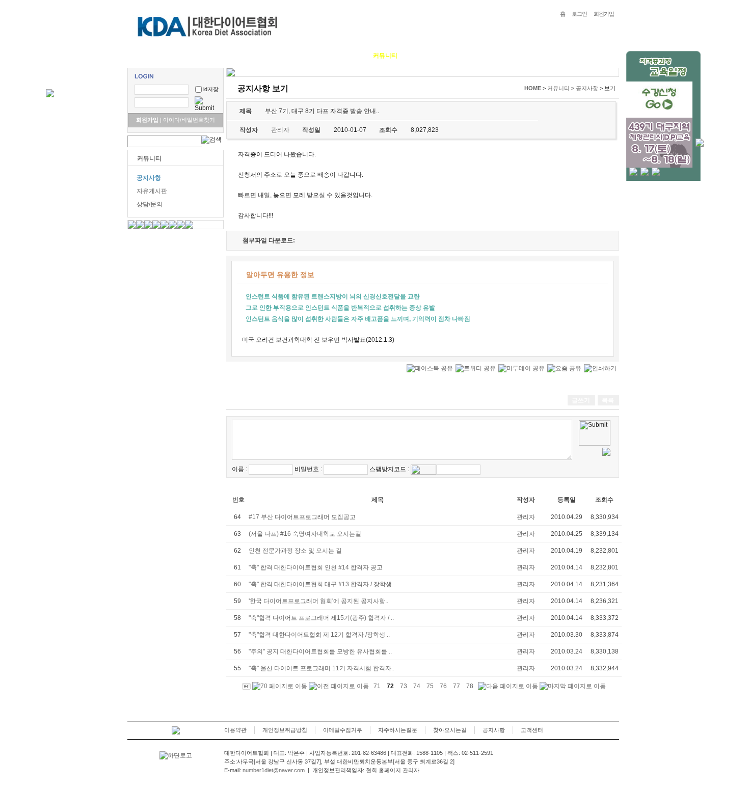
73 (403, 686)
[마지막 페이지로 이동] (573, 686)
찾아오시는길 (450, 730)
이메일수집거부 (342, 730)
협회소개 (181, 55)
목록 (608, 400)
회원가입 (604, 14)
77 (456, 686)
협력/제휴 (467, 55)
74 (416, 686)
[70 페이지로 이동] (279, 686)
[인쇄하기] (600, 368)
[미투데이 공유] (521, 368)
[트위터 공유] (476, 368)
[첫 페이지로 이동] (246, 686)
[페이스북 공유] (430, 368)
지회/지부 (426, 55)
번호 (238, 499)
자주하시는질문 (397, 730)
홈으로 (144, 55)
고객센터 (532, 730)
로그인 (579, 14)
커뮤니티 (385, 55)
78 (469, 686)
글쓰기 (581, 400)
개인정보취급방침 (284, 730)
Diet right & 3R (229, 55)
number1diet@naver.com (274, 770)
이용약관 (235, 730)
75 (430, 686)
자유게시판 (152, 191)
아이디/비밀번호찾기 (187, 120)
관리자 (526, 517)
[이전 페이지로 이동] (339, 686)
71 (377, 686)
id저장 (211, 89)
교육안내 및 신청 (289, 55)
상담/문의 (150, 204)
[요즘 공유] (564, 368)
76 (443, 686)
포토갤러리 (342, 55)
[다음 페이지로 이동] (508, 686)
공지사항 (149, 177)
